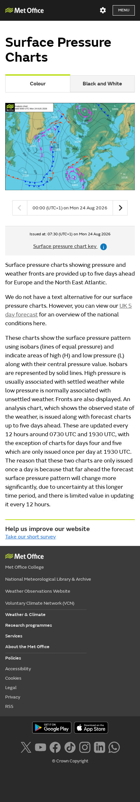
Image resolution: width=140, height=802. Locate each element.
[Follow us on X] (26, 746)
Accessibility (18, 669)
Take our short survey (30, 537)
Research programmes (28, 625)
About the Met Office (27, 646)
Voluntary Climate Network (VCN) (39, 603)
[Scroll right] (120, 208)
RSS (9, 706)
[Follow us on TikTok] (70, 746)
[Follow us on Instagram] (85, 746)
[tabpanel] (70, 162)
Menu (123, 10)
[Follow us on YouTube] (40, 746)
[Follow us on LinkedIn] (99, 746)
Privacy (12, 697)
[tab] (102, 83)
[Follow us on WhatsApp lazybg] (114, 746)
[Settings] (103, 10)
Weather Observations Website (37, 591)
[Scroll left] (20, 208)
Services (13, 636)
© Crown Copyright (70, 761)
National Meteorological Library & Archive (48, 579)
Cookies (13, 678)
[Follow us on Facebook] (55, 746)
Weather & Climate (25, 614)
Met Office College (24, 567)
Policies (13, 658)
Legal (11, 687)
